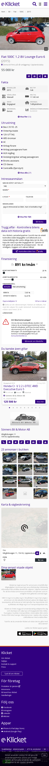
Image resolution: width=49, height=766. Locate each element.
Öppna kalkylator (9, 301)
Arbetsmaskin (18, 749)
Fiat (14, 11)
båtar (45, 611)
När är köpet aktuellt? (13, 183)
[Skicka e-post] (9, 442)
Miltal (33, 95)
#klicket (6, 716)
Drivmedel (11, 109)
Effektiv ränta (9, 296)
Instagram (7, 710)
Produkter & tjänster (9, 686)
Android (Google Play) (12, 731)
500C (22, 11)
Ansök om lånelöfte (35, 341)
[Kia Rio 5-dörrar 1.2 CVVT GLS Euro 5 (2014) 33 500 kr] (41, 457)
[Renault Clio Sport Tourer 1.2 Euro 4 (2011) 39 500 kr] (25, 481)
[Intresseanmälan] (45, 76)
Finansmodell (9, 284)
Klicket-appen (38, 628)
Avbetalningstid (10, 277)
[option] (24, 378)
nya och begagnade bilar (33, 611)
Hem (3, 11)
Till (4, 550)
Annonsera (5, 689)
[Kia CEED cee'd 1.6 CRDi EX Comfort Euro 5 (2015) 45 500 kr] (25, 469)
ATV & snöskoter (34, 749)
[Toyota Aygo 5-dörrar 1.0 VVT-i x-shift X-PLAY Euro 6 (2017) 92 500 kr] (41, 493)
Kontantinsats (10, 270)
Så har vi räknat (40, 301)
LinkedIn (6, 713)
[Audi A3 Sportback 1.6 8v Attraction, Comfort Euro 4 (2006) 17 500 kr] (10, 481)
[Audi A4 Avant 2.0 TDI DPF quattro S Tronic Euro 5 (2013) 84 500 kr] (10, 493)
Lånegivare (7, 313)
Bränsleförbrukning (38, 110)
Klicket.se (8, 609)
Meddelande (8, 204)
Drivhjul (33, 102)
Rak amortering (19, 286)
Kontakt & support (8, 664)
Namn (6, 190)
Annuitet (7, 286)
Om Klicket (5, 658)
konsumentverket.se (19, 336)
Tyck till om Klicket (11, 673)
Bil (9, 11)
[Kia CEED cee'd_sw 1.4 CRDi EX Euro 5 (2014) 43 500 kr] (25, 493)
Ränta (6, 293)
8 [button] (36, 407)
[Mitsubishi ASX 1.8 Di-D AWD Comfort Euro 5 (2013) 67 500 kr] (10, 457)
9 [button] (39, 407)
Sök (41, 560)
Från (5, 557)
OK (44, 755)
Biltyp (33, 88)
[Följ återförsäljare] (39, 442)
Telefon (29, 197)
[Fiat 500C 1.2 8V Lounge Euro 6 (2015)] (8, 574)
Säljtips (4, 661)
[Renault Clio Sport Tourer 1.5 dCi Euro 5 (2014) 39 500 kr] (41, 481)
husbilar (16, 613)
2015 (29, 11)
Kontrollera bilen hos (27, 251)
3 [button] (17, 407)
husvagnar (8, 613)
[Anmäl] (45, 442)
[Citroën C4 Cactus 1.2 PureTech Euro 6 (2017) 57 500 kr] (25, 457)
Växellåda (11, 95)
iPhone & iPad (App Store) (13, 728)
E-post (6, 197)
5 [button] (24, 407)
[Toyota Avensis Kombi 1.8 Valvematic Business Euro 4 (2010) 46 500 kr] (10, 469)
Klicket (25, 621)
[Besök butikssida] (15, 442)
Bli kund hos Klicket (9, 692)
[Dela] (39, 76)
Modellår (11, 88)
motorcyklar (35, 613)
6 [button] (28, 407)
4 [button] (20, 407)
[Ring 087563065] (3, 442)
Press (3, 667)
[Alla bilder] (28, 76)
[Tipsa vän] (33, 442)
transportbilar (24, 613)
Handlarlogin (6, 695)
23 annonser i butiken (15, 449)
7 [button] (32, 407)
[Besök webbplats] (21, 442)
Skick (9, 102)
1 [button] (9, 407)
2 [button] (13, 407)
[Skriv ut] (34, 76)
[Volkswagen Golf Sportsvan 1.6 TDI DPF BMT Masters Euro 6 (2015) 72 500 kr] (41, 469)
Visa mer (40, 401)
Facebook (7, 707)
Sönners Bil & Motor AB (15, 429)
